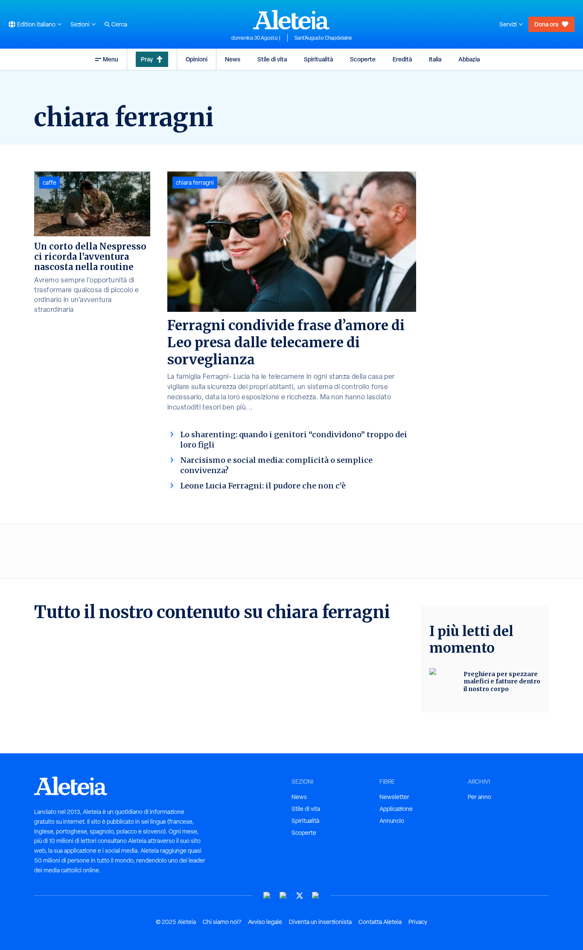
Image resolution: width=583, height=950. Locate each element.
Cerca (119, 24)
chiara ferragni (195, 182)
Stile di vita (272, 59)
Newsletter (394, 797)
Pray (147, 59)
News (232, 59)
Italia (435, 59)
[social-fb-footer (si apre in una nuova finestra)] (283, 895)
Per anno (479, 797)
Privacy (417, 922)
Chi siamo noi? (222, 922)
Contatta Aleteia (380, 922)
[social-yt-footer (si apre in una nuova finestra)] (267, 895)
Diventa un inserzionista (320, 922)
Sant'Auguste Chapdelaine (323, 38)
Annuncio (391, 821)
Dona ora (546, 24)
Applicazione (396, 809)
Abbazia (469, 59)
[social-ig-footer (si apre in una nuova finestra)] (316, 895)
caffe (49, 182)
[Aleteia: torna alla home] (291, 19)
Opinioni (196, 59)
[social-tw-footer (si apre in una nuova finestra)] (299, 895)
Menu (110, 59)
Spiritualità (318, 59)
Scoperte (363, 59)
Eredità (402, 59)
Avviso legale (265, 922)
